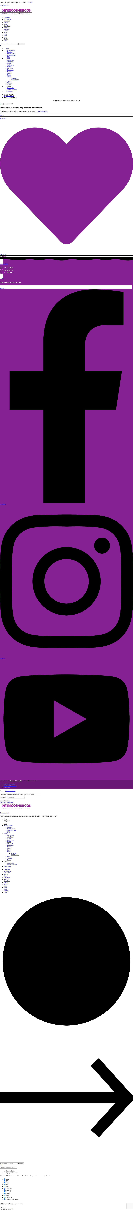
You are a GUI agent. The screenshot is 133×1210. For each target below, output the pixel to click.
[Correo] (1, 276)
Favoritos (3, 254)
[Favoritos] (66, 252)
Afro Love (10, 837)
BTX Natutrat (15, 855)
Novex (9, 848)
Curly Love (10, 840)
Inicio (5, 824)
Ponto (9, 850)
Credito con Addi (12, 864)
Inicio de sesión (5, 801)
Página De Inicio (43, 111)
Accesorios (10, 835)
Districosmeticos (4, 5)
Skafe (8, 851)
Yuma (9, 860)
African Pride (7, 871)
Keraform (13, 853)
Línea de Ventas (4, 263)
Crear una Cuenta (10, 791)
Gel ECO (10, 843)
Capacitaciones (11, 830)
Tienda (2, 115)
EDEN (9, 842)
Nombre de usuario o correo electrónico (12, 794)
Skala (8, 856)
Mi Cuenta (3, 118)
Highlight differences (11, 1173)
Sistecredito (10, 863)
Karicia (9, 847)
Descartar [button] (29, 2)
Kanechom (10, 845)
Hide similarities (10, 1171)
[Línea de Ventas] (1, 261)
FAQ (8, 832)
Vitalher (9, 858)
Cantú (9, 838)
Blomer (6, 874)
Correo (2, 278)
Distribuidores (11, 829)
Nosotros (9, 827)
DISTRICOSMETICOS (16, 780)
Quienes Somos (8, 825)
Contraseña (4, 797)
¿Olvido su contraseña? (6, 802)
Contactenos (7, 866)
